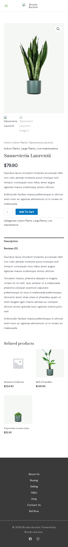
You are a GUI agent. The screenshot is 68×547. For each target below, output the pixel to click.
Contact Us (34, 505)
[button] (58, 29)
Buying (34, 480)
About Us (34, 474)
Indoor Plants (20, 142)
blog (34, 498)
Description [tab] (11, 241)
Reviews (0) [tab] (11, 248)
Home (7, 142)
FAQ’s (34, 492)
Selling (34, 486)
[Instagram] (38, 538)
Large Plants (28, 148)
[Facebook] (30, 538)
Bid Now (34, 511)
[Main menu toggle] (6, 5)
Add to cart (26, 211)
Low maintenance (47, 148)
